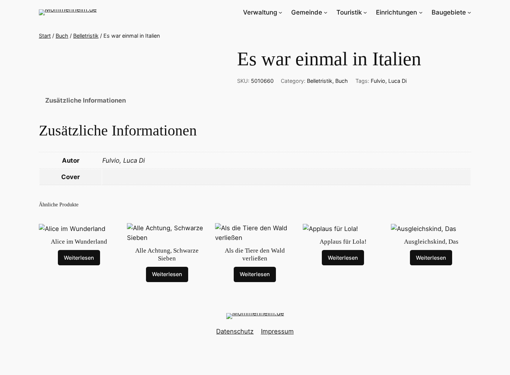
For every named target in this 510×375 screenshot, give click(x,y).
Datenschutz (235, 331)
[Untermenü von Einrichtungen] (421, 12)
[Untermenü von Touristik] (365, 12)
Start (45, 35)
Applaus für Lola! (343, 241)
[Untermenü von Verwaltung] (280, 12)
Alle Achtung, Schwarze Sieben (167, 254)
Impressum (277, 331)
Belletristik (86, 35)
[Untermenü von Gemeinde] (325, 12)
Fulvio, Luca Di (389, 81)
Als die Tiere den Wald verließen (255, 254)
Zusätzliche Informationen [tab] (85, 100)
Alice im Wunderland (79, 241)
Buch (62, 35)
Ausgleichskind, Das (431, 241)
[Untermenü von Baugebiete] (469, 12)
